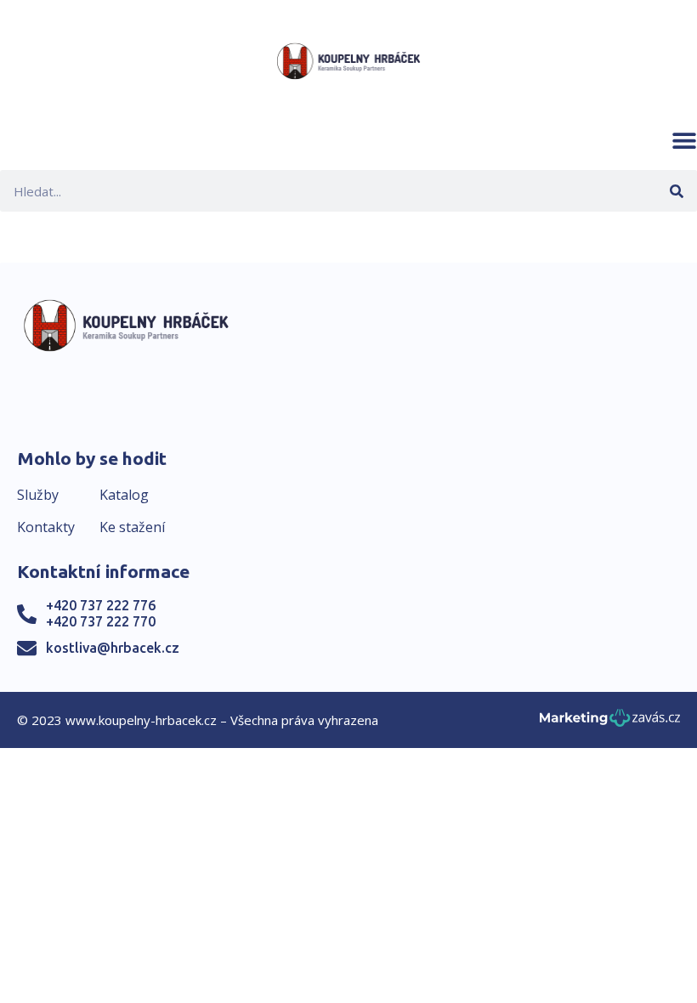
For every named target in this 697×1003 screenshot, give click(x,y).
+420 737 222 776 (101, 605)
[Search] (676, 191)
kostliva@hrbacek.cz (112, 647)
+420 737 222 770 (101, 621)
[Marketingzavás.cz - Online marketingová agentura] (610, 723)
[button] (684, 140)
